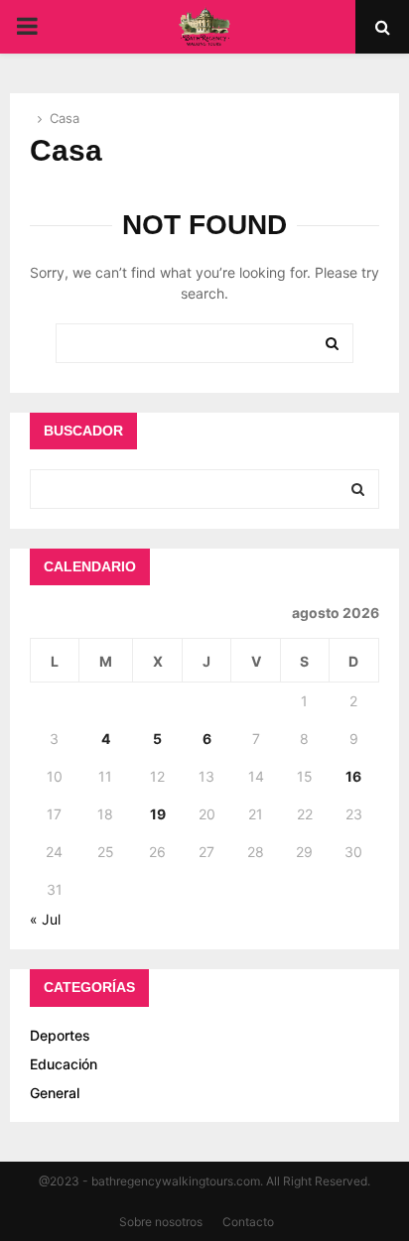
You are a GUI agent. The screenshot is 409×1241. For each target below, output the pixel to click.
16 (353, 776)
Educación (63, 1063)
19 (158, 814)
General (54, 1092)
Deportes (60, 1035)
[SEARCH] (358, 489)
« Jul (45, 919)
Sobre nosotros (161, 1221)
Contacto (248, 1221)
